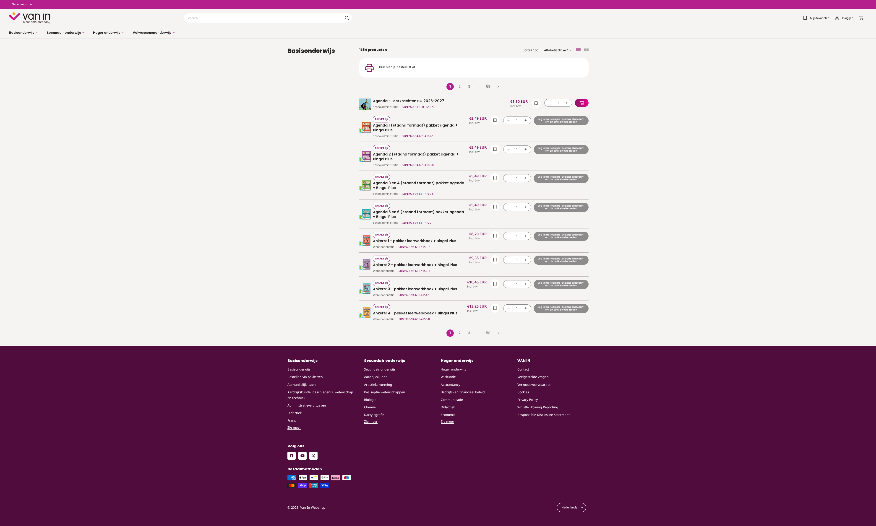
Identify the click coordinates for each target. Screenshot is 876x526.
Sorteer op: (531, 50)
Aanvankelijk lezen (301, 384)
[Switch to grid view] (586, 50)
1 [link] (450, 86)
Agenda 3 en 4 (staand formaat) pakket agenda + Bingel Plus (418, 185)
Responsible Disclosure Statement (543, 414)
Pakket (379, 119)
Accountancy (450, 384)
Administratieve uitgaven (306, 405)
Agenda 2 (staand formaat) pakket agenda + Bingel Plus (416, 157)
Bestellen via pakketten (305, 377)
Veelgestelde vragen (533, 377)
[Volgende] (498, 86)
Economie (448, 414)
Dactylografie (374, 414)
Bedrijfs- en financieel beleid (463, 392)
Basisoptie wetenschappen (384, 392)
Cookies (523, 392)
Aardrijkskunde (375, 377)
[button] (23, 32)
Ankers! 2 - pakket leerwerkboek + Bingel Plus (415, 265)
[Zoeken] (347, 18)
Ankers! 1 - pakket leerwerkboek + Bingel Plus (414, 241)
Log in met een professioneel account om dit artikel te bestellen (561, 120)
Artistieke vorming (378, 384)
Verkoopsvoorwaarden (534, 384)
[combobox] (268, 18)
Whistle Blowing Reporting (537, 407)
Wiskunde (448, 377)
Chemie (370, 407)
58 (488, 86)
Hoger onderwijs (453, 369)
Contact (523, 369)
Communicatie (452, 399)
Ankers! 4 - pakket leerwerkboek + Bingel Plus (415, 313)
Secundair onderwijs (380, 369)
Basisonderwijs (298, 369)
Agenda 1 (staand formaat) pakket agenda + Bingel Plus (415, 128)
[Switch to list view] (578, 50)
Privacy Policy (527, 399)
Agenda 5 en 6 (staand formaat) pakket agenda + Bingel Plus (418, 214)
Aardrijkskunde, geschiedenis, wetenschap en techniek (320, 395)
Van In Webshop (312, 507)
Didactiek (294, 413)
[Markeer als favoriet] (536, 103)
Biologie (370, 399)
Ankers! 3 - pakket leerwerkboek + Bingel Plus (415, 289)
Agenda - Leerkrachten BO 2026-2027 (408, 101)
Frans (291, 420)
